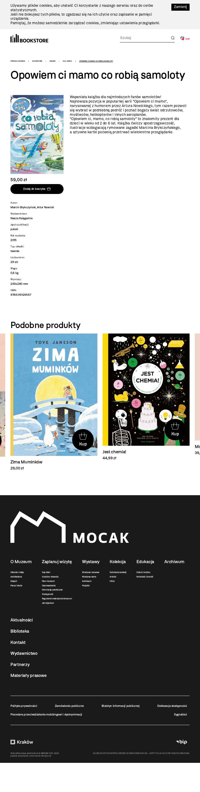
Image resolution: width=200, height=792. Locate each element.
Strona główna (17, 61)
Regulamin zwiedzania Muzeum (57, 598)
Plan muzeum (48, 581)
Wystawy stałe (89, 576)
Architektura (16, 576)
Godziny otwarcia (50, 576)
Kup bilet (46, 572)
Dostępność (47, 594)
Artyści (113, 576)
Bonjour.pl (46, 756)
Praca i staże (16, 585)
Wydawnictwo (24, 653)
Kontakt (18, 642)
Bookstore (37, 61)
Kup (83, 444)
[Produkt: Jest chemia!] (146, 397)
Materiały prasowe (28, 675)
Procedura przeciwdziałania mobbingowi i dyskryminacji (46, 714)
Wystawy (90, 561)
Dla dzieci (67, 61)
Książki (52, 61)
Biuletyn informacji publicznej (121, 706)
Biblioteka (19, 631)
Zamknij (180, 7)
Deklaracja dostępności (172, 706)
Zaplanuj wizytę (57, 561)
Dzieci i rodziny (143, 572)
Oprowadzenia (49, 585)
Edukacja (145, 561)
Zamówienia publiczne (69, 706)
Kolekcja (118, 561)
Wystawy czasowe (90, 572)
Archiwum (86, 581)
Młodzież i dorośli (144, 576)
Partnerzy (19, 664)
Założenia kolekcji (118, 572)
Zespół (13, 581)
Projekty (86, 585)
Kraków (21, 742)
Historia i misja (17, 572)
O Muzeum (21, 561)
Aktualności (21, 620)
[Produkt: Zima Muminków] (53, 402)
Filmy (112, 581)
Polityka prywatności (23, 706)
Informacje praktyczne (52, 589)
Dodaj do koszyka (34, 189)
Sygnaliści (180, 714)
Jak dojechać (48, 603)
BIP (181, 742)
